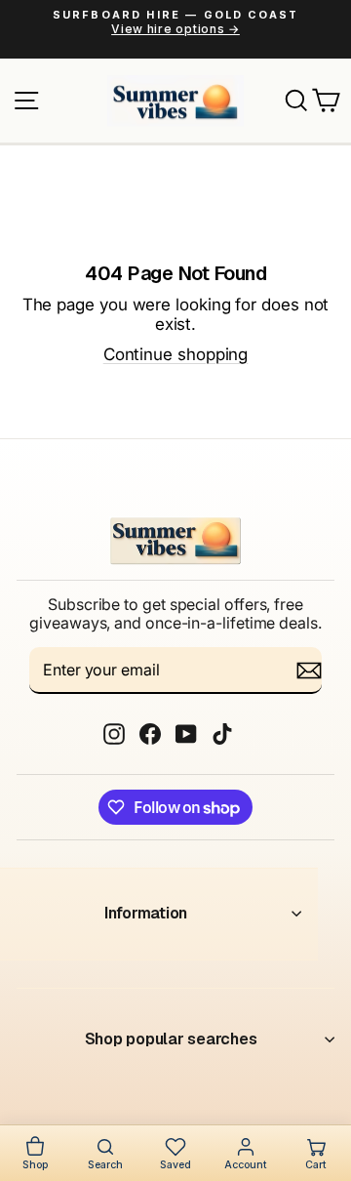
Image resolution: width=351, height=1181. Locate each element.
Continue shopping (176, 354)
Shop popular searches (171, 1039)
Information (145, 913)
